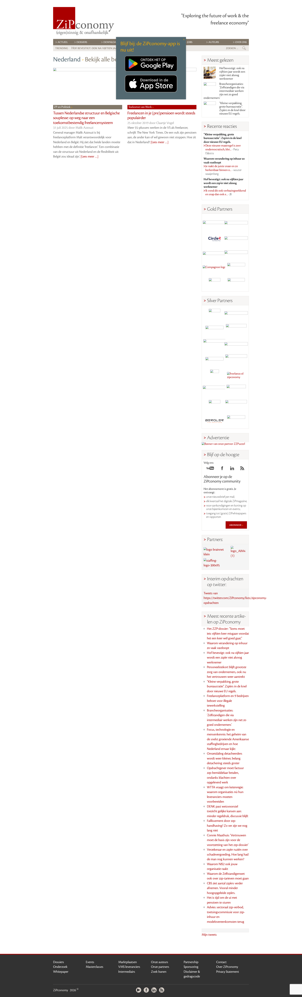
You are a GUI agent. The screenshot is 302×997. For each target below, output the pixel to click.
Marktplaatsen (127, 962)
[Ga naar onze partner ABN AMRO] (236, 345)
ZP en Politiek (62, 107)
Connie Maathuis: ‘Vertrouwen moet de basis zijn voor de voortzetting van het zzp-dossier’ (227, 840)
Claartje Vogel (165, 123)
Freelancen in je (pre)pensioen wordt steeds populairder (161, 116)
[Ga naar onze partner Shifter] (214, 345)
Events (90, 962)
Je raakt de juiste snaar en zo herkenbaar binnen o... (223, 170)
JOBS (189, 42)
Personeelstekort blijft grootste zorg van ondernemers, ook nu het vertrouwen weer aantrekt (226, 672)
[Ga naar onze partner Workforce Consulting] (236, 329)
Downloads (111, 42)
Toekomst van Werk (140, 107)
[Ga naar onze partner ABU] (236, 390)
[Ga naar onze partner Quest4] (214, 329)
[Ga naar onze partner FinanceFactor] (236, 223)
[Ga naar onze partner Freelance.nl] (236, 375)
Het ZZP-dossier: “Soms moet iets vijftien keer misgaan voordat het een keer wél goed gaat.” (228, 633)
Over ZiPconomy (227, 967)
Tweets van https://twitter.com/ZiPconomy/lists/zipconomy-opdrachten (235, 598)
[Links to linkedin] (232, 469)
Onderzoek (60, 967)
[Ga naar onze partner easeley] (236, 314)
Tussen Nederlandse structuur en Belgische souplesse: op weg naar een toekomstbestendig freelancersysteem (86, 118)
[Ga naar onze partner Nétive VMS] (214, 375)
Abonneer (235, 525)
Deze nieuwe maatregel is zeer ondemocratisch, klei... (223, 149)
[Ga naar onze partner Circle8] (214, 238)
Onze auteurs (159, 962)
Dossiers (82, 42)
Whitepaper (60, 972)
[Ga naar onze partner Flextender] (236, 238)
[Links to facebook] (222, 469)
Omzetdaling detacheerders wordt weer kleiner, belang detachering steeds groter (224, 758)
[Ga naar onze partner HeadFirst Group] (236, 268)
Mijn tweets (209, 935)
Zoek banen (158, 972)
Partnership (191, 962)
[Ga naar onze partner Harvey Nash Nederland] (214, 283)
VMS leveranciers (129, 967)
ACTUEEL (63, 42)
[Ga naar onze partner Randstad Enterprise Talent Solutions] (214, 314)
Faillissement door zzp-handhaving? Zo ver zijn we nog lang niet (227, 825)
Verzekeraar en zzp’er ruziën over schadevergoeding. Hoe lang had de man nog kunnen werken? (228, 854)
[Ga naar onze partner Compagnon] (214, 268)
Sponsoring (191, 967)
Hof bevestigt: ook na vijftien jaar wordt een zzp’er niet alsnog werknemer (232, 73)
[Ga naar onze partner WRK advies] (236, 421)
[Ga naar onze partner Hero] (236, 283)
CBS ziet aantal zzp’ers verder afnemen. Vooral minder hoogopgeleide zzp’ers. (225, 888)
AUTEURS (213, 42)
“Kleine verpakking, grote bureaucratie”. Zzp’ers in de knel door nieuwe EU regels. (232, 108)
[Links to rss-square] (242, 469)
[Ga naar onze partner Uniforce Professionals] (236, 405)
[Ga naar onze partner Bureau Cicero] (214, 405)
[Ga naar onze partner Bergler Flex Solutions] (214, 421)
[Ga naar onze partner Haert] (214, 360)
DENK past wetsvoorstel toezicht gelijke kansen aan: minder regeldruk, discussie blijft (227, 811)
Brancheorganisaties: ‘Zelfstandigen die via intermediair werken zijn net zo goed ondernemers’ (224, 91)
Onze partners (160, 967)
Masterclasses (94, 967)
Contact (221, 962)
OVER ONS (241, 42)
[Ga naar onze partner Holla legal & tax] (236, 360)
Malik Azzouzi (84, 128)
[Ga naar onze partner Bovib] (236, 253)
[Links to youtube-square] (210, 469)
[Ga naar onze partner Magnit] (214, 253)
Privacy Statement (227, 972)
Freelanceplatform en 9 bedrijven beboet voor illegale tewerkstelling (228, 701)
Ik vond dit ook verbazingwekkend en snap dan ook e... (225, 192)
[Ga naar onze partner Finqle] (214, 223)
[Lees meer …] (89, 156)
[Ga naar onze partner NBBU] (214, 390)
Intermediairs (126, 972)
